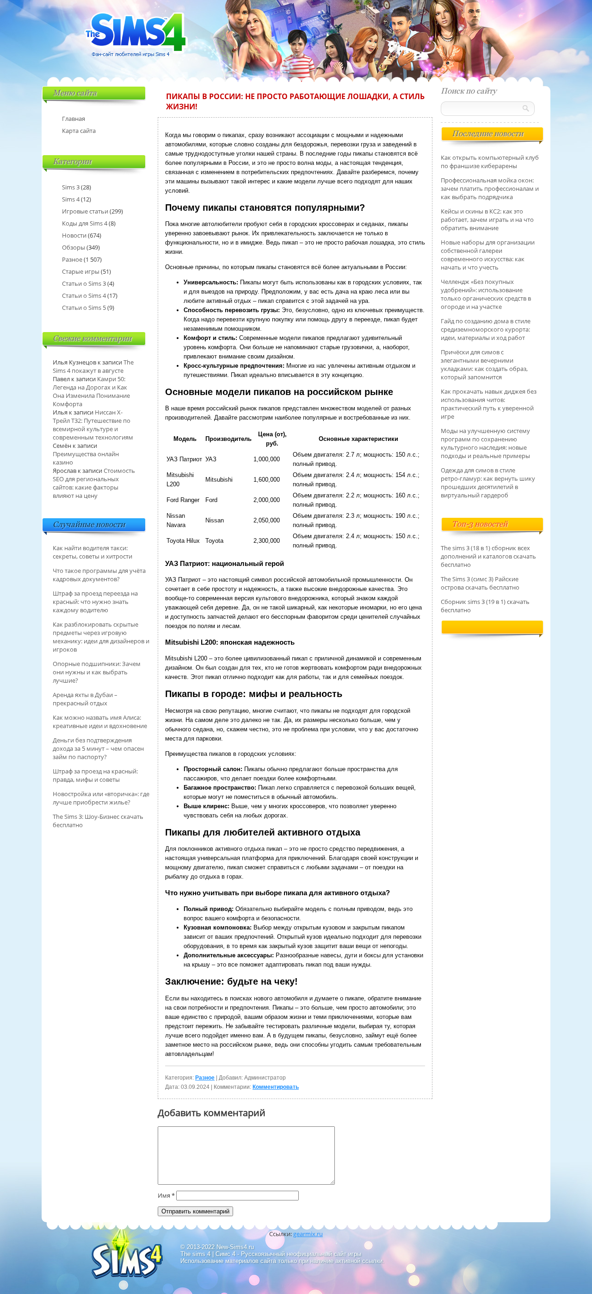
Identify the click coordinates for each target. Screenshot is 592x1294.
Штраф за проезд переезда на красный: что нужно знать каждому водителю (95, 601)
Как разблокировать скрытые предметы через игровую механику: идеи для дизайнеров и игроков (101, 636)
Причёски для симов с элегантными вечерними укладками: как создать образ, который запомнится (484, 364)
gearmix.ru (308, 1234)
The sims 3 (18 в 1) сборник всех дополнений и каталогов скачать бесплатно (488, 556)
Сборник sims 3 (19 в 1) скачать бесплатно (485, 605)
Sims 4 (71, 199)
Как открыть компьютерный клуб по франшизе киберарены (490, 161)
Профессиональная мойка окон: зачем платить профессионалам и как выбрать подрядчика (490, 188)
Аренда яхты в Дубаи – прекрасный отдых (85, 699)
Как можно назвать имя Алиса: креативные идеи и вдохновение (100, 721)
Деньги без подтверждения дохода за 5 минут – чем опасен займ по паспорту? (98, 748)
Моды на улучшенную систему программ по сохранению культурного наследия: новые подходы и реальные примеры (485, 443)
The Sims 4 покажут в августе (93, 366)
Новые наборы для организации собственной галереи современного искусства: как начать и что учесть (488, 254)
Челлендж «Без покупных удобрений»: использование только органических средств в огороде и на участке (486, 294)
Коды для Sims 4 (84, 223)
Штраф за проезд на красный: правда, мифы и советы (95, 775)
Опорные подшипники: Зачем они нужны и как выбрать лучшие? (97, 672)
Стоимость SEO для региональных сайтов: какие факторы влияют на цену (94, 483)
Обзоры (73, 247)
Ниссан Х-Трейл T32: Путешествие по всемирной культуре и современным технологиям (93, 424)
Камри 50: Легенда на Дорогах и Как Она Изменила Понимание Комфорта (91, 391)
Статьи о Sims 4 (84, 295)
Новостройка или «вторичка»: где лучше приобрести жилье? (101, 798)
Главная (73, 118)
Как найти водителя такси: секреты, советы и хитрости (92, 552)
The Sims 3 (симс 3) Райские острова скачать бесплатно (480, 583)
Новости (74, 235)
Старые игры (80, 271)
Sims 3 (71, 187)
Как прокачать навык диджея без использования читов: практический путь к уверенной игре (488, 404)
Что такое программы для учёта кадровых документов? (99, 574)
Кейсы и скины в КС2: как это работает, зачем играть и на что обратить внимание (487, 219)
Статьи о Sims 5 (84, 307)
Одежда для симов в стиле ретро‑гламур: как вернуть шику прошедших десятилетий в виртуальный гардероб (488, 482)
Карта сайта (79, 130)
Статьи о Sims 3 (84, 283)
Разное (205, 1077)
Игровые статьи (85, 211)
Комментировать (276, 1087)
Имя (166, 1195)
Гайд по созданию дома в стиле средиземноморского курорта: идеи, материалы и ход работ (485, 329)
